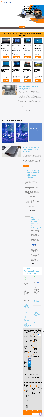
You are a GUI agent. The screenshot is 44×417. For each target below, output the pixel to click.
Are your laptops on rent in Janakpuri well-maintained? (26, 318)
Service (31, 2)
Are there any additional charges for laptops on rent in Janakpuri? (37, 321)
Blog (42, 2)
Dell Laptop (37, 374)
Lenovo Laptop (32, 374)
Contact (37, 2)
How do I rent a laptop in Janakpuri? (26, 312)
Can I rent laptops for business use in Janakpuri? (27, 325)
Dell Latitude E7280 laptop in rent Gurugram (16, 47)
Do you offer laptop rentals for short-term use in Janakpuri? (37, 302)
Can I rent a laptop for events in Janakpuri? (26, 306)
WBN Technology (32, 411)
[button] (27, 278)
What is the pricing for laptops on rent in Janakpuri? (37, 278)
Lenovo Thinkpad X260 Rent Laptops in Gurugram (27, 70)
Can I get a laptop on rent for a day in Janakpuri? (36, 308)
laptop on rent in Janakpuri (37, 283)
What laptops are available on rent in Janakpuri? (26, 278)
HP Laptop (27, 374)
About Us (25, 2)
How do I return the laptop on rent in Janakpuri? (37, 314)
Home (19, 2)
